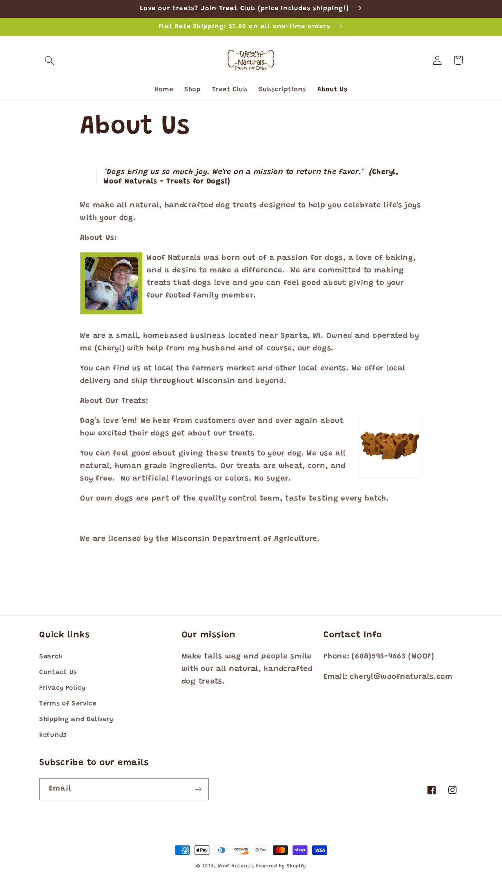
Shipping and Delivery (76, 719)
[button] (49, 60)
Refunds (53, 735)
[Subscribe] (197, 789)
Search (50, 657)
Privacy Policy (62, 688)
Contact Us (58, 672)
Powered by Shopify (281, 866)
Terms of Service (67, 704)
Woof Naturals (236, 866)
